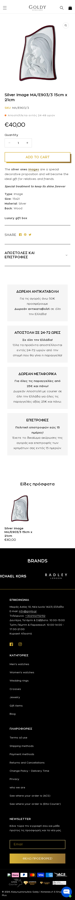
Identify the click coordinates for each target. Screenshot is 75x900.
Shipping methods (22, 746)
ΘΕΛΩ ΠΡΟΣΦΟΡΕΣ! (37, 858)
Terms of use (18, 737)
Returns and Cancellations (27, 762)
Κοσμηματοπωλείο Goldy (25, 892)
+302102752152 (35, 615)
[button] (5, 8)
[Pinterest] (25, 234)
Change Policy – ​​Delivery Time (29, 770)
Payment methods (22, 754)
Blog (13, 713)
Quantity (11, 134)
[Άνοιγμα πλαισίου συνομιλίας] (66, 892)
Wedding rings (19, 680)
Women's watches (22, 672)
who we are (17, 787)
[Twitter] (30, 234)
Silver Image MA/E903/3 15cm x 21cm (18, 532)
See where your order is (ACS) (30, 795)
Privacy (14, 779)
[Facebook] (20, 234)
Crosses (15, 689)
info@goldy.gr (28, 611)
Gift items (16, 705)
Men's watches (19, 664)
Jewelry (15, 697)
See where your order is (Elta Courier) (35, 804)
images (33, 169)
